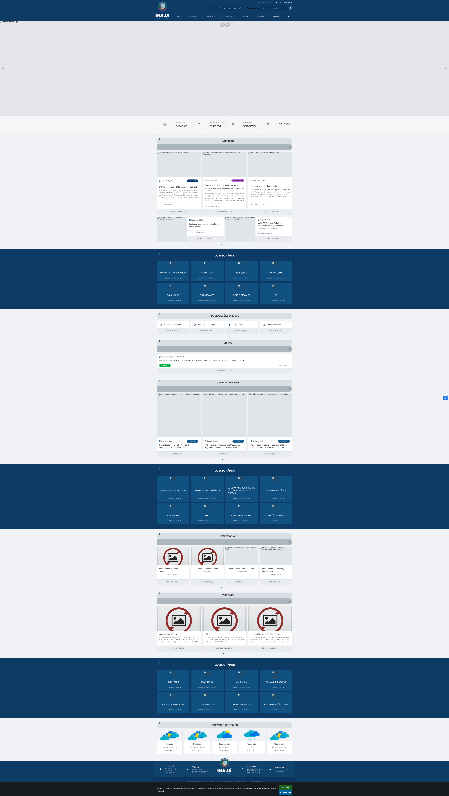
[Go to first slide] (445, 68)
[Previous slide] (3, 68)
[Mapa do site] (235, 8)
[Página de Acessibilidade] (240, 8)
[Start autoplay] (222, 24)
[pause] (227, 24)
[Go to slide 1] (223, 113)
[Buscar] (289, 8)
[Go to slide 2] (225, 113)
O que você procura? (254, 8)
